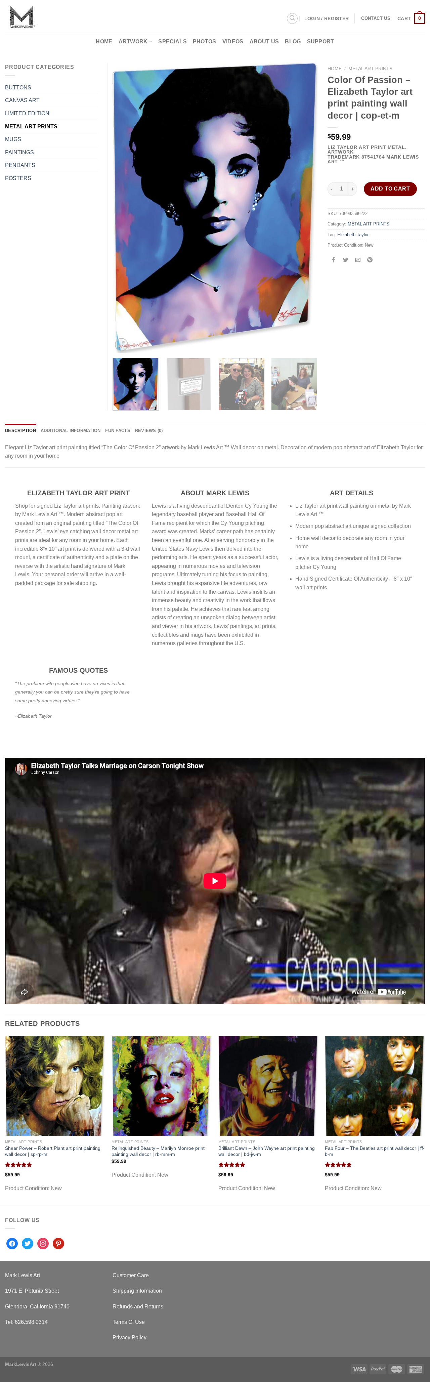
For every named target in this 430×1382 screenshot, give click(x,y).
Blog (293, 41)
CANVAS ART (22, 100)
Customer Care (131, 1275)
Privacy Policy (129, 1337)
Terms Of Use (129, 1322)
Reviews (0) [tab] (149, 430)
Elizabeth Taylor (353, 234)
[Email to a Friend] (357, 260)
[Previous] (125, 208)
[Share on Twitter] (345, 260)
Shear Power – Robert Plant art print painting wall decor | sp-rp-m (52, 1151)
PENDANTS (20, 165)
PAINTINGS (19, 152)
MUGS (13, 139)
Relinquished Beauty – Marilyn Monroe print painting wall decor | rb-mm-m (158, 1151)
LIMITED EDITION (27, 113)
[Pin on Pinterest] (370, 260)
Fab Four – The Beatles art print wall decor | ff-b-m (375, 1151)
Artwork (133, 41)
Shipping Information (137, 1291)
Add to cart (390, 189)
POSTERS (18, 178)
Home (104, 41)
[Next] (305, 208)
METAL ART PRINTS (370, 68)
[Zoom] (121, 344)
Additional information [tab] (71, 430)
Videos (233, 41)
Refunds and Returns (138, 1306)
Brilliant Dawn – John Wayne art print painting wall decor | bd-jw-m (266, 1151)
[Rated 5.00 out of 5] (18, 1164)
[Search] (292, 18)
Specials (172, 41)
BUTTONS (18, 87)
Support (320, 41)
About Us (264, 41)
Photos (204, 41)
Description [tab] (20, 430)
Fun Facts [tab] (117, 430)
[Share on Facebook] (333, 260)
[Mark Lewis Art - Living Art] (52, 17)
